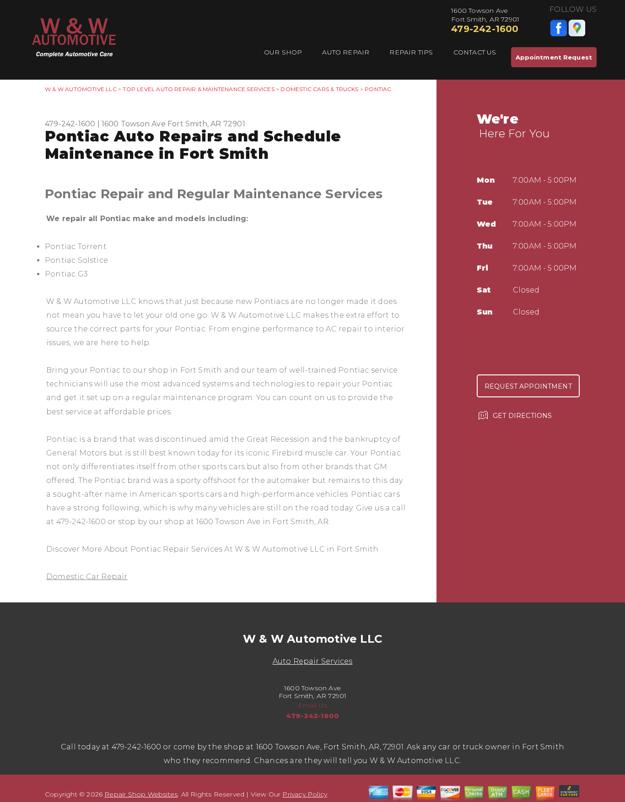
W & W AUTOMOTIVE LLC (81, 89)
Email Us (312, 705)
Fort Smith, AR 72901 (206, 123)
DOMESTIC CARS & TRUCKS (319, 89)
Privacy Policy (304, 794)
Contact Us (474, 52)
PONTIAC (378, 89)
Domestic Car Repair (87, 576)
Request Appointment (528, 386)
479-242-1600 (484, 28)
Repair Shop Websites (141, 794)
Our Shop (283, 52)
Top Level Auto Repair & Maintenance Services (198, 89)
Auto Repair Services (313, 661)
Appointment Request (554, 57)
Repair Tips (411, 52)
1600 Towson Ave (134, 123)
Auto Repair (345, 52)
